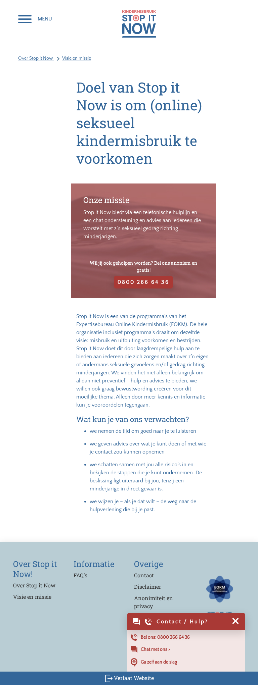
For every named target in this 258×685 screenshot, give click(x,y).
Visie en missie (76, 58)
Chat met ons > (155, 649)
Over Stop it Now (36, 58)
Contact (144, 575)
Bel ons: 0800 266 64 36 (165, 637)
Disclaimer (147, 586)
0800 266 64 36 (143, 282)
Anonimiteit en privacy (153, 602)
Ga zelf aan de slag (159, 662)
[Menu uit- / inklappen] (25, 20)
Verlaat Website (133, 677)
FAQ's (80, 575)
